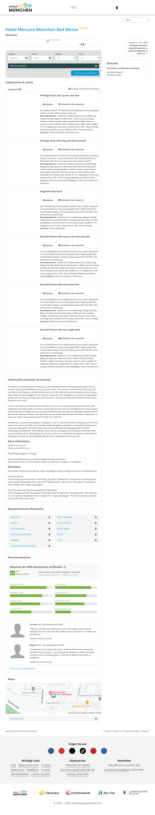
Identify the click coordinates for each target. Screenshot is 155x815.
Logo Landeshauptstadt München (135, 793)
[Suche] (137, 7)
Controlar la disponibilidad (85, 73)
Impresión (117, 731)
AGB (13, 765)
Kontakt (46, 769)
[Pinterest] (93, 751)
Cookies (46, 765)
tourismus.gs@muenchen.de (77, 769)
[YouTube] (62, 751)
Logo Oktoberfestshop (49, 793)
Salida (34, 54)
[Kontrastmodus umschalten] (117, 7)
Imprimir (145, 731)
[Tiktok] (83, 751)
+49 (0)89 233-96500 (77, 765)
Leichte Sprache (40, 774)
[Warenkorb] (131, 7)
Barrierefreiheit (20, 774)
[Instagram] (72, 751)
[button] (144, 7)
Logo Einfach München (20, 793)
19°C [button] (73, 7)
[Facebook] (51, 751)
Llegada (11, 54)
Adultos (58, 54)
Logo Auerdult (106, 793)
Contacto (107, 731)
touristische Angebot (116, 769)
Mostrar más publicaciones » (23, 668)
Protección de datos (132, 731)
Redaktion (33, 769)
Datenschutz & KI (28, 765)
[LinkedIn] (104, 751)
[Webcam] (85, 7)
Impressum (17, 769)
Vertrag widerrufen (77, 774)
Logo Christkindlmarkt (77, 793)
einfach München (20, 7)
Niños (81, 54)
